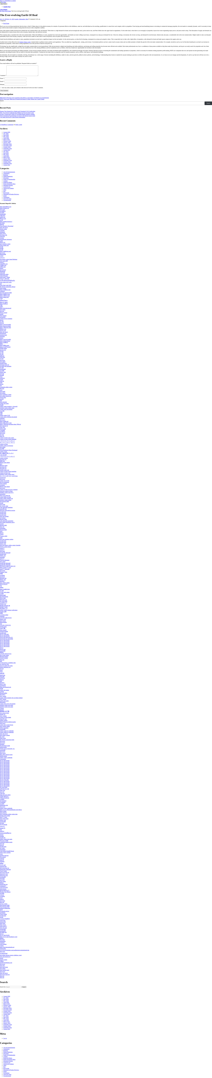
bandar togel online (5, 815)
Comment (3, 75)
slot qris (2, 311)
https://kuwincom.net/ (5, 308)
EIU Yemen (3, 696)
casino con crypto (4, 480)
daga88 (2, 375)
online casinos (3, 720)
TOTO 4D (3, 865)
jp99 (1, 382)
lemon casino (3, 229)
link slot (2, 902)
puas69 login (3, 363)
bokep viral (3, 543)
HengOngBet (3, 693)
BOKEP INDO (4, 656)
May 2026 (6, 136)
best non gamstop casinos (6, 539)
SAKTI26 (2, 920)
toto (1, 623)
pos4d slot (2, 837)
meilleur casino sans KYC (7, 492)
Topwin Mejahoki (4, 560)
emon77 (2, 262)
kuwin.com (3, 350)
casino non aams (4, 403)
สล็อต (1, 587)
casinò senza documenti (6, 409)
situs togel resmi (4, 818)
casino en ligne (4, 444)
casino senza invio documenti (7, 703)
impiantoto (3, 941)
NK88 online (3, 348)
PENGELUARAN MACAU (7, 566)
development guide (5, 745)
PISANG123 (3, 599)
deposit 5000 (3, 519)
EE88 (1, 688)
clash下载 (2, 628)
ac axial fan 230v (4, 664)
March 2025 (6, 157)
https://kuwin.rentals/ (5, 326)
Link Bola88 (3, 455)
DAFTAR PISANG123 (6, 637)
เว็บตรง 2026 (3, 536)
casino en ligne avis (5, 473)
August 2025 (6, 150)
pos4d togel (3, 633)
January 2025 (6, 159)
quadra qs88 (3, 611)
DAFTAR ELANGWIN (6, 639)
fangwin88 (3, 595)
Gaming (5, 181)
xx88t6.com (3, 265)
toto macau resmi (4, 713)
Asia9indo (2, 802)
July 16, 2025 (7, 19)
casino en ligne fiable (5, 717)
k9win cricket (3, 312)
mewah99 (2, 391)
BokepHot (2, 702)
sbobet (1, 834)
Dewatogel (3, 857)
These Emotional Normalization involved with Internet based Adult (17, 115)
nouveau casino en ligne (6, 491)
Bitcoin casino (3, 465)
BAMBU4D (3, 932)
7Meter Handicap (4, 797)
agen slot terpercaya (5, 956)
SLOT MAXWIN (5, 636)
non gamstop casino (5, 244)
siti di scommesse (4, 482)
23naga (2, 708)
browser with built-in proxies (7, 510)
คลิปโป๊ (2, 673)
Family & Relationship (9, 179)
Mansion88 (3, 254)
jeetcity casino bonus (5, 546)
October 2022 (7, 162)
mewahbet (2, 361)
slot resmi (2, 900)
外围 (1, 573)
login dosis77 (3, 926)
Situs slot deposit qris (5, 687)
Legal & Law (6, 187)
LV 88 (1, 353)
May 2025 (6, 154)
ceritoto (2, 691)
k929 (1, 909)
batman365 (3, 922)
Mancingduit (3, 622)
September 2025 (7, 148)
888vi (1, 344)
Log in (5, 1038)
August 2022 (6, 165)
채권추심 (2, 694)
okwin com (3, 330)
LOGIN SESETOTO (5, 653)
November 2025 (7, 145)
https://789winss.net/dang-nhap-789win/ (10, 424)
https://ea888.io (4, 342)
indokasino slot (4, 805)
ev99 (1, 298)
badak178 (2, 828)
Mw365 (2, 388)
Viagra (1, 534)
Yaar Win (2, 427)
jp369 (1, 379)
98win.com (3, 218)
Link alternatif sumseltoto (6, 521)
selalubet (2, 942)
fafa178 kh (3, 233)
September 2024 (7, 160)
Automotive (6, 173)
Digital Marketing (8, 176)
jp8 (1, 385)
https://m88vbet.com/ (5, 251)
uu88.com (2, 217)
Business (5, 175)
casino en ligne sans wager (7, 437)
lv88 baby (2, 215)
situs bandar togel (4, 970)
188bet (2, 961)
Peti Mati (2, 939)
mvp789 (2, 411)
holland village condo (25, 42)
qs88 (1, 412)
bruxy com (3, 684)
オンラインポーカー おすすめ (9, 476)
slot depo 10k (3, 235)
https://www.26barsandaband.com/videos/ (11, 809)
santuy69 (2, 236)
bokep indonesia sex (5, 667)
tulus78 (2, 860)
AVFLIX (2, 678)
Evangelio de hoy (4, 911)
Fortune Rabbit (4, 631)
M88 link (2, 461)
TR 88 (1, 351)
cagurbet (2, 230)
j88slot (1, 652)
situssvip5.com (4, 875)
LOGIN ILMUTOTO (6, 617)
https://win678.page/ (5, 347)
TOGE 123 (3, 604)
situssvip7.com (4, 874)
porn (1, 390)
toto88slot (2, 431)
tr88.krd (2, 356)
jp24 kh (2, 373)
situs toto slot (3, 928)
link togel (2, 951)
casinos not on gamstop (6, 318)
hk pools (2, 736)
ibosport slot (3, 578)
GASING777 (3, 602)
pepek (1, 958)
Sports (5, 195)
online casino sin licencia (6, 445)
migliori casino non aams (6, 705)
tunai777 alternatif (4, 569)
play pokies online (5, 582)
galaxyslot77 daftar (5, 277)
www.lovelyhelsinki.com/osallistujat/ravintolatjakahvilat (14, 950)
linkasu (2, 679)
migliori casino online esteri (7, 474)
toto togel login (4, 967)
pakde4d (2, 418)
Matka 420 (3, 579)
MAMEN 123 (3, 608)
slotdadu (2, 861)
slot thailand (3, 800)
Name (2, 78)
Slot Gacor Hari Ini (5, 495)
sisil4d (1, 314)
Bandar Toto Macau (5, 892)
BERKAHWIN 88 (5, 605)
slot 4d (1, 668)
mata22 (2, 899)
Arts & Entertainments (9, 172)
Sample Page (7, 6)
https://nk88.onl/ (4, 421)
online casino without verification (8, 610)
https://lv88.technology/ (6, 221)
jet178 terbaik (3, 824)
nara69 (2, 399)
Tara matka (3, 881)
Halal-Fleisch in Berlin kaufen (8, 722)
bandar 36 (2, 714)
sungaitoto (2, 494)
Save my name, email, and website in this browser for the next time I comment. (22, 87)
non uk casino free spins (6, 665)
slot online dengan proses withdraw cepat (11, 955)
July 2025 (5, 151)
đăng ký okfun (4, 302)
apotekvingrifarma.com (6, 962)
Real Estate (8, 11)
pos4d (1, 503)
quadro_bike (21, 19)
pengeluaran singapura (6, 239)
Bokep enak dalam (5, 462)
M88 (1, 538)
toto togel (2, 209)
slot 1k (1, 933)
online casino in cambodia (7, 730)
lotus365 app (3, 719)
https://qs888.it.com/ (5, 289)
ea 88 (1, 220)
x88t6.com (3, 267)
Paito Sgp (2, 790)
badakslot (2, 232)
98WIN (2, 224)
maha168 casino (4, 274)
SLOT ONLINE (4, 634)
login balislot (3, 483)
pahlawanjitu (3, 747)
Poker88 (2, 676)
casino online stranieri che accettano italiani (11, 697)
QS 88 (1, 358)
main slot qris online (5, 795)
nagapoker (2, 849)
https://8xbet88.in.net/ (5, 206)
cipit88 (2, 593)
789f (1, 305)
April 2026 (6, 138)
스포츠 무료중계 (5, 918)
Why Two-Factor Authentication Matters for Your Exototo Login (17, 112)
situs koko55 (3, 812)
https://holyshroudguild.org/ (7, 947)
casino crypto (3, 451)
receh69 (2, 212)
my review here (4, 506)
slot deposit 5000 (4, 501)
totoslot (2, 709)
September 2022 (7, 163)
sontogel (2, 616)
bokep (1, 268)
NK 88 (2, 323)
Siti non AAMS (4, 840)
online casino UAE (5, 415)
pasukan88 (3, 214)
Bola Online (3, 811)
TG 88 (1, 321)
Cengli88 (2, 430)
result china (3, 397)
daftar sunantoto (4, 728)
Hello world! (18, 124)
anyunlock (2, 518)
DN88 (1, 248)
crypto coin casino (5, 592)
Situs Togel (3, 925)
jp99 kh (2, 381)
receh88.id (2, 211)
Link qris (2, 793)
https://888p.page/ (4, 345)
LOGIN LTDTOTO (5, 625)
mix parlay (3, 561)
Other (4, 190)
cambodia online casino (6, 387)
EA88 (1, 250)
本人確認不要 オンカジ (7, 453)
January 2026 (6, 142)
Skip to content (8, 0)
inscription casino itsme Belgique (8, 259)
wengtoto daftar (4, 615)
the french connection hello (7, 739)
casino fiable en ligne (5, 497)
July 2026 (5, 133)
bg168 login (3, 846)
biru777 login (3, 817)
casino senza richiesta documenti (8, 417)
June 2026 (6, 135)
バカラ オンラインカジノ (7, 440)
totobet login (3, 626)
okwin (1, 320)
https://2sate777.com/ (5, 567)
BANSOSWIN (4, 596)
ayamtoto (2, 485)
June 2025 (6, 153)
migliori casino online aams (7, 408)
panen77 (2, 548)
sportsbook (3, 685)
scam (1, 854)
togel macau (3, 889)
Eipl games (3, 620)
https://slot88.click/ (5, 589)
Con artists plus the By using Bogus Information (12, 117)
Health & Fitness (7, 182)
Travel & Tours (7, 198)
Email (2, 81)
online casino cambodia (6, 757)
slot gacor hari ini (4, 868)
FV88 (1, 247)
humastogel (3, 333)
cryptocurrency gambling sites (8, 662)
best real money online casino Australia (10, 545)
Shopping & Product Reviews (11, 194)
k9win (1, 648)
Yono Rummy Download (6, 226)
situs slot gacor (4, 227)
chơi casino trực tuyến (6, 282)
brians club (3, 372)
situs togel (2, 923)
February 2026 (7, 141)
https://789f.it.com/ (5, 295)
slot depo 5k (3, 459)
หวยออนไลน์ (3, 953)
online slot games (4, 690)
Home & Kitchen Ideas (9, 184)
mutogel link (3, 866)
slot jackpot (3, 269)
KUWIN (2, 223)
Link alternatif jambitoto (6, 507)
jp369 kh (2, 378)
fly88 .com (3, 555)
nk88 (1, 306)
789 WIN (2, 357)
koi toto (2, 823)
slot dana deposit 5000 (6, 292)
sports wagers (3, 959)
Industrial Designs (8, 185)
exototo (2, 238)
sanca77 (2, 558)
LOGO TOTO (4, 658)
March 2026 (6, 139)
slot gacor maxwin (5, 974)
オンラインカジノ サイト (7, 442)
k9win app (3, 649)
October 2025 (7, 147)
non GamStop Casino (5, 394)
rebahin (2, 836)
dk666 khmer (3, 756)
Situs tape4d (3, 630)
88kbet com (3, 329)
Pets (4, 191)
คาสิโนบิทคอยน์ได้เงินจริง (7, 280)
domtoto (2, 744)
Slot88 (1, 405)
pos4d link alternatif (5, 552)
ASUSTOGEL (4, 887)
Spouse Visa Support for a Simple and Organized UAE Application (17, 111)
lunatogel (2, 576)
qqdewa (2, 831)
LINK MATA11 (4, 796)
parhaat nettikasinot (5, 908)
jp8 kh (1, 384)
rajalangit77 (3, 886)
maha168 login (4, 275)
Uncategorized (7, 200)
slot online (2, 309)
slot (1, 283)
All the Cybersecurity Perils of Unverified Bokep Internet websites (17, 114)
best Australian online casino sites (8, 814)
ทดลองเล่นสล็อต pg (5, 833)
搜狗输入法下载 (4, 711)
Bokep (1, 532)
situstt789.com (4, 884)
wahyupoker (3, 944)
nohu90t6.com (4, 264)
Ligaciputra (3, 759)
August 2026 (6, 132)
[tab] (3, 4)
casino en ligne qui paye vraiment (8, 489)
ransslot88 (2, 650)
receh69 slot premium (5, 366)
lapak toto (2, 675)
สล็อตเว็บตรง (4, 300)
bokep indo (3, 428)
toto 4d (2, 845)
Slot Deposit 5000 (4, 905)
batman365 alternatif (5, 869)
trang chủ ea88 (4, 261)
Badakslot (2, 271)
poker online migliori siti (6, 498)
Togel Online (3, 871)
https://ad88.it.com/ (5, 294)
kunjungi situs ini (4, 364)
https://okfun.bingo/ (5, 341)
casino (1, 256)
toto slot (2, 792)
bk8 (1, 661)
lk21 (1, 464)
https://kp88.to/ (4, 303)
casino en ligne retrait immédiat (8, 439)
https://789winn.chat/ (5, 327)
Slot (1, 400)
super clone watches (5, 852)
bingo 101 (2, 242)
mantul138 (3, 477)
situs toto (2, 965)
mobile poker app (4, 470)
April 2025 (6, 156)
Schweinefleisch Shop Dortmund (8, 450)
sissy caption (3, 716)
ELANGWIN (3, 601)
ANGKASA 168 (4, 789)
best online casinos (5, 735)
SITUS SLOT (3, 584)
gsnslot (2, 524)
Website (2, 84)
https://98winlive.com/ (6, 423)
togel (1, 670)
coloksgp (2, 291)
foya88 (2, 367)
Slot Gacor (3, 753)
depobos (2, 581)
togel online (3, 288)
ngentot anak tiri (4, 855)
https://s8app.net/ (4, 297)
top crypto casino (4, 655)
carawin (2, 858)
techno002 (2, 317)
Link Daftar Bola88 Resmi (7, 851)
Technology (6, 197)
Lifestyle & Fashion (8, 188)
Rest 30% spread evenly (6, 754)
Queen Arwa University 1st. (7, 748)
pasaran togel (3, 335)
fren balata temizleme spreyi (7, 522)
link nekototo (3, 402)
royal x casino (3, 903)
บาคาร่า (2, 257)
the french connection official (7, 286)
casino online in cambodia (7, 732)
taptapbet (2, 336)
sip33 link (2, 504)
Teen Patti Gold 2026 (5, 285)
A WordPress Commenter (6, 124)
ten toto (2, 434)
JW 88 (1, 354)
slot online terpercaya (5, 396)
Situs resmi (3, 738)
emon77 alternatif (4, 278)
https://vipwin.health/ (5, 324)
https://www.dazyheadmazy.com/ (8, 936)
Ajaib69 (2, 799)
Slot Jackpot (3, 315)
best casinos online (5, 726)
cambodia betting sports (6, 842)
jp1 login (2, 848)
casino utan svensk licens (6, 725)
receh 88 (2, 878)
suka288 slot (3, 509)
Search (2, 100)
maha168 (2, 272)
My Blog (2, 11)
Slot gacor (2, 723)
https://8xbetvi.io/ (4, 208)
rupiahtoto (2, 912)
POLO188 (3, 598)
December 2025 (7, 144)
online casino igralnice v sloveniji (8, 406)
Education (6, 178)
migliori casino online (5, 500)
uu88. (1, 241)
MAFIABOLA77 (4, 890)
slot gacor (2, 253)
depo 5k (2, 436)
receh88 (2, 370)
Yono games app (4, 245)
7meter (2, 945)
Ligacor (2, 895)
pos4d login (3, 512)
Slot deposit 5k (4, 426)
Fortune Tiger (3, 572)
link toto (2, 659)
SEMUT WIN (4, 607)
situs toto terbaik (4, 516)
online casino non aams (6, 839)
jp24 (1, 376)
